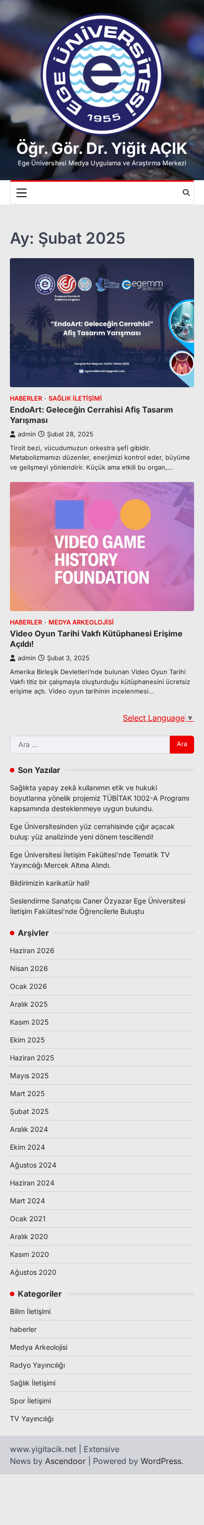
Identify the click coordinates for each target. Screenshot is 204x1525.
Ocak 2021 (28, 1218)
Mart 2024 (27, 1200)
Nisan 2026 (29, 968)
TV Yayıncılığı (31, 1418)
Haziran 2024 (32, 1182)
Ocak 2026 (28, 986)
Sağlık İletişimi (75, 398)
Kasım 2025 (29, 1022)
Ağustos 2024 (33, 1165)
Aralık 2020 (29, 1236)
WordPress (161, 1461)
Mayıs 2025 (29, 1075)
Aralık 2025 (29, 1004)
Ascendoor (65, 1461)
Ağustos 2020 (33, 1272)
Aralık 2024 (29, 1129)
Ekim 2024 (27, 1147)
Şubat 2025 (29, 1111)
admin (27, 434)
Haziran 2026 (32, 950)
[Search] (186, 192)
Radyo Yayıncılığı (37, 1365)
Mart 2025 (27, 1093)
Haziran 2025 (32, 1057)
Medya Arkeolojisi (81, 622)
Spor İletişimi (30, 1400)
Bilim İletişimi (30, 1311)
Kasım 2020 (29, 1254)
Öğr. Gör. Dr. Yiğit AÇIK (102, 148)
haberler (26, 398)
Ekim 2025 (27, 1040)
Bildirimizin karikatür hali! (50, 883)
